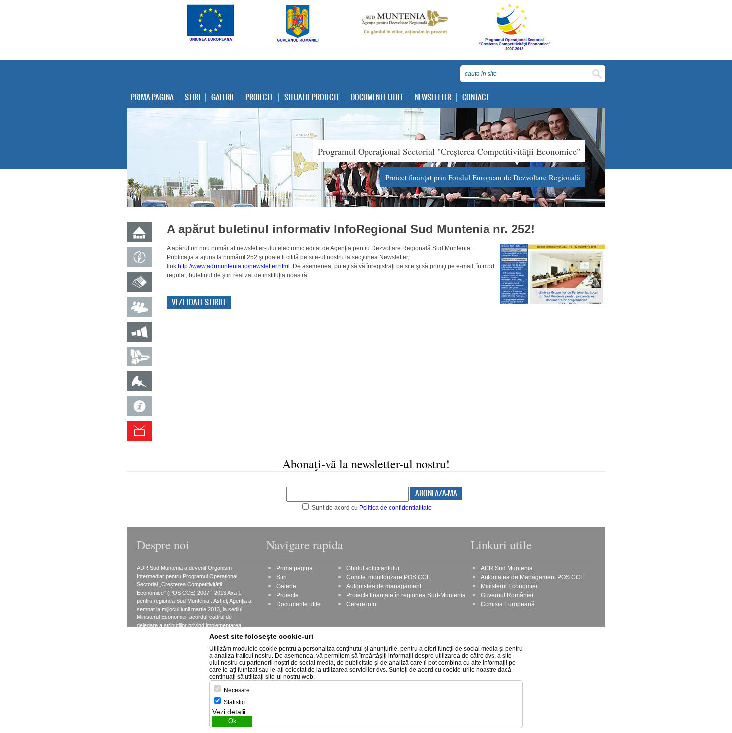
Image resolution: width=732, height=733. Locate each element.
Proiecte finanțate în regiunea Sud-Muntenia (406, 595)
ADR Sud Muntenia (507, 568)
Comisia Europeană (508, 604)
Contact (475, 97)
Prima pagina (152, 97)
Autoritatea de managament (383, 586)
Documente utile (377, 97)
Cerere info (361, 604)
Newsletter (433, 97)
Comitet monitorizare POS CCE (388, 577)
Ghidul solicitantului (372, 568)
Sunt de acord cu (371, 507)
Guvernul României (507, 595)
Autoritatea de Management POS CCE (532, 577)
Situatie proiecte (312, 97)
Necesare (237, 690)
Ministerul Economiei (509, 586)
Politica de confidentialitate (395, 507)
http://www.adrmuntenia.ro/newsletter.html (234, 266)
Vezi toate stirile (199, 302)
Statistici (235, 702)
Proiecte (259, 97)
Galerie (223, 97)
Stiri (192, 97)
